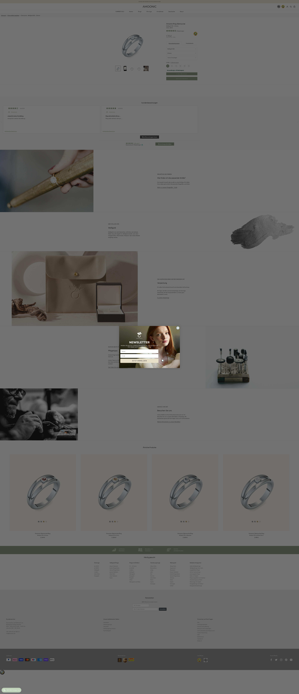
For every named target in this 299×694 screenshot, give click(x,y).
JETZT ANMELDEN (139, 361)
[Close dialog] (178, 328)
